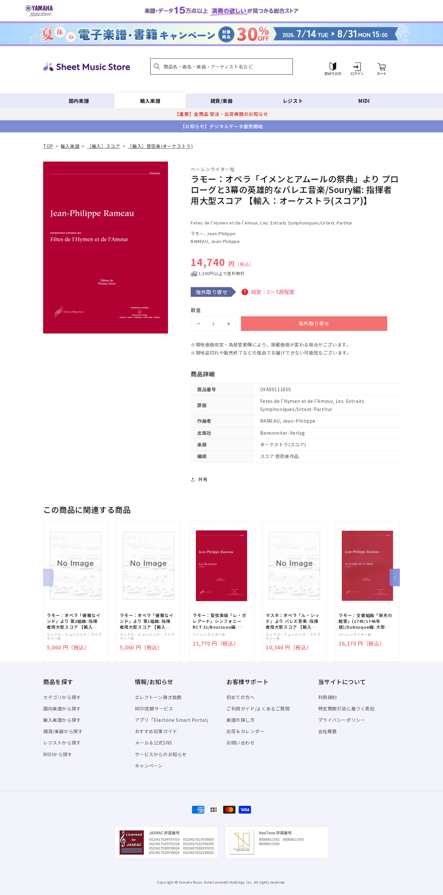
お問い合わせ (240, 742)
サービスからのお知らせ (161, 754)
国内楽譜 (79, 100)
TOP (48, 146)
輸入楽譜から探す (62, 720)
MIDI (364, 100)
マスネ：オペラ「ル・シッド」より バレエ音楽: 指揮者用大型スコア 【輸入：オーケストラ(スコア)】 (292, 621)
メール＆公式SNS (153, 742)
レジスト (293, 100)
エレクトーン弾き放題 (158, 697)
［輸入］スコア (103, 146)
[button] (221, 66)
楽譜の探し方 (240, 720)
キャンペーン (149, 765)
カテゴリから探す (62, 697)
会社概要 (327, 731)
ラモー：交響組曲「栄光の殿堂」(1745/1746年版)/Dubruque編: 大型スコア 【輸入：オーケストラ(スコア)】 (365, 621)
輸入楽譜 (150, 100)
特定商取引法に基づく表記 (346, 708)
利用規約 (327, 697)
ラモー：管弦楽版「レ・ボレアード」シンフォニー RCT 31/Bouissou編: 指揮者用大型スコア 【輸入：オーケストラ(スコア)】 (219, 621)
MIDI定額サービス (154, 708)
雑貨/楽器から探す (63, 731)
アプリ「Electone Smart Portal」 (173, 720)
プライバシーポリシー (341, 720)
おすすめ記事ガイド (156, 731)
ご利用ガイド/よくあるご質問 (258, 708)
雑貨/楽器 (221, 100)
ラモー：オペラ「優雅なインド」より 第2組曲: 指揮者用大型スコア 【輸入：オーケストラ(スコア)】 (73, 621)
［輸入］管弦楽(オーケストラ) (160, 146)
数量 (196, 310)
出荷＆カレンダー (245, 731)
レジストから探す (62, 742)
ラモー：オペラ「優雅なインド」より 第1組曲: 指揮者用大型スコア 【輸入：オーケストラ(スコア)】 (146, 621)
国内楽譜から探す (62, 708)
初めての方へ (240, 697)
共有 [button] (203, 479)
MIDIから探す (57, 754)
